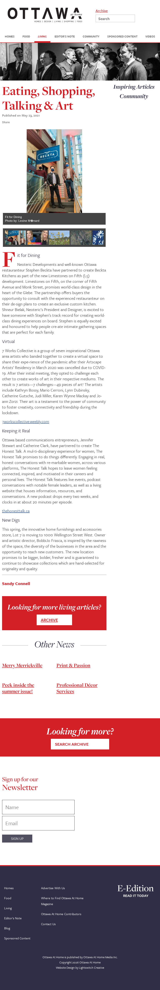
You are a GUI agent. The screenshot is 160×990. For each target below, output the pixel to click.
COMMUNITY (91, 36)
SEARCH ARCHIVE (72, 744)
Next (99, 177)
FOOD (26, 36)
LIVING (42, 36)
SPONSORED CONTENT (122, 36)
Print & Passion (73, 665)
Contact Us (48, 924)
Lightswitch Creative (91, 967)
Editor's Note (13, 918)
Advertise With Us (53, 888)
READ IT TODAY (135, 895)
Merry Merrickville (22, 665)
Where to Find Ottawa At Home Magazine (62, 901)
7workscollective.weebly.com (25, 421)
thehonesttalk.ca (16, 511)
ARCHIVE (49, 620)
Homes (9, 888)
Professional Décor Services (77, 688)
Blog (7, 928)
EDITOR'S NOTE (65, 36)
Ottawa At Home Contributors (61, 914)
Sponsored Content (17, 938)
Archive (102, 10)
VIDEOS (150, 36)
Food (7, 898)
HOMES (10, 36)
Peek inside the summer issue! (18, 688)
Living (8, 908)
